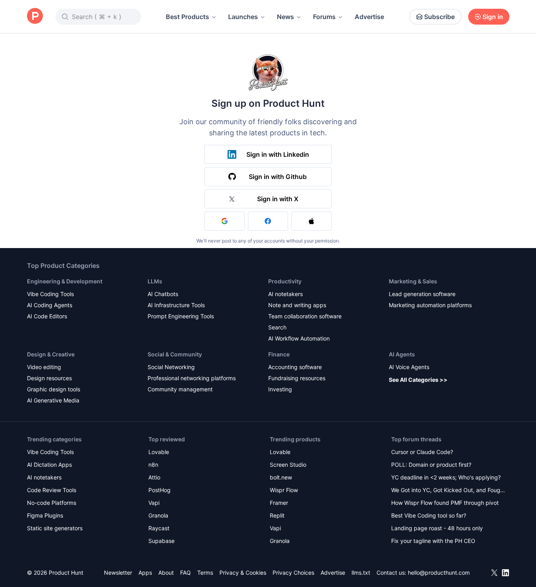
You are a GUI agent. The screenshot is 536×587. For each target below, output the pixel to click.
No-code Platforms (51, 502)
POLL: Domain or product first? (431, 464)
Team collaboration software (305, 316)
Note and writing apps (297, 305)
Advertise (369, 17)
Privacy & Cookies (242, 572)
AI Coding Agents (49, 305)
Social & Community (175, 354)
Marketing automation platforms (430, 305)
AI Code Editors (47, 316)
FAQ (185, 572)
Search (277, 327)
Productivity (285, 281)
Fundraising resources (296, 378)
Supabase (161, 540)
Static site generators (55, 528)
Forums (324, 17)
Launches (243, 17)
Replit (277, 515)
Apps (145, 572)
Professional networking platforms (192, 378)
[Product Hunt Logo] (35, 16)
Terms (205, 572)
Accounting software (295, 367)
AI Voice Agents (409, 367)
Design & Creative (51, 354)
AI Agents (402, 354)
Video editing (44, 367)
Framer (279, 502)
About (166, 572)
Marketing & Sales (413, 281)
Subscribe (439, 17)
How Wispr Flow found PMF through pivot (445, 502)
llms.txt (361, 572)
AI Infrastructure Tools (176, 305)
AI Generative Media (53, 400)
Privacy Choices (293, 572)
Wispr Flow (284, 490)
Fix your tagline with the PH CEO (433, 540)
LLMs (155, 281)
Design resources (49, 378)
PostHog (159, 490)
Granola (158, 515)
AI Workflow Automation (299, 338)
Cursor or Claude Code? (422, 451)
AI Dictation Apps (49, 464)
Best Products (187, 17)
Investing (280, 389)
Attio (154, 477)
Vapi (153, 502)
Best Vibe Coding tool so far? (428, 515)
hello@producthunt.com (439, 572)
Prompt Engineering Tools (181, 316)
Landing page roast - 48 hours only (437, 528)
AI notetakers (285, 294)
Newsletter (118, 572)
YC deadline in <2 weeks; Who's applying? (446, 477)
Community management (180, 389)
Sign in (492, 17)
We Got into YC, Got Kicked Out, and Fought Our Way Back (448, 491)
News (285, 17)
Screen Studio (288, 464)
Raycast (158, 528)
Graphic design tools (53, 389)
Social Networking (171, 367)
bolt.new (281, 477)
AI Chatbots (163, 294)
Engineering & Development (64, 281)
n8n (153, 464)
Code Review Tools (51, 490)
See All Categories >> (418, 379)
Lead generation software (422, 294)
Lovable (158, 451)
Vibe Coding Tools (50, 294)
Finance (279, 354)
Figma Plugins (45, 515)
